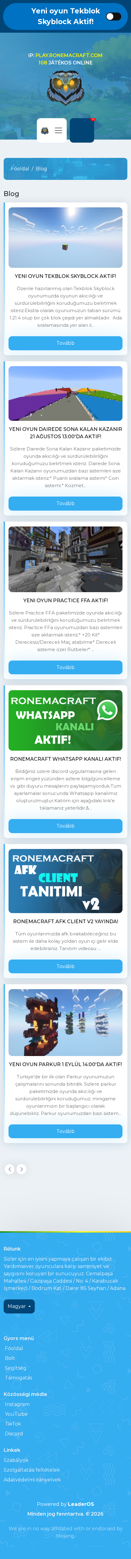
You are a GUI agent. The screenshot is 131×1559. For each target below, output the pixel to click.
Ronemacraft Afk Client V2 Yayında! (65, 921)
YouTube (16, 1414)
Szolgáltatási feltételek (32, 1470)
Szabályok (16, 1460)
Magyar (17, 1306)
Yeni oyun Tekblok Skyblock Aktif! (65, 276)
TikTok (13, 1424)
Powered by (65, 1504)
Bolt (10, 1358)
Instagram (17, 1404)
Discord (14, 1434)
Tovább (65, 343)
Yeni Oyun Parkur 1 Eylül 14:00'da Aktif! (65, 1064)
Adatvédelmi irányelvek (32, 1480)
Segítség (16, 1368)
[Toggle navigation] (58, 130)
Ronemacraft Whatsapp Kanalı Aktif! (65, 759)
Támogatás (18, 1378)
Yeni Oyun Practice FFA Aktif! (65, 600)
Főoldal (20, 169)
